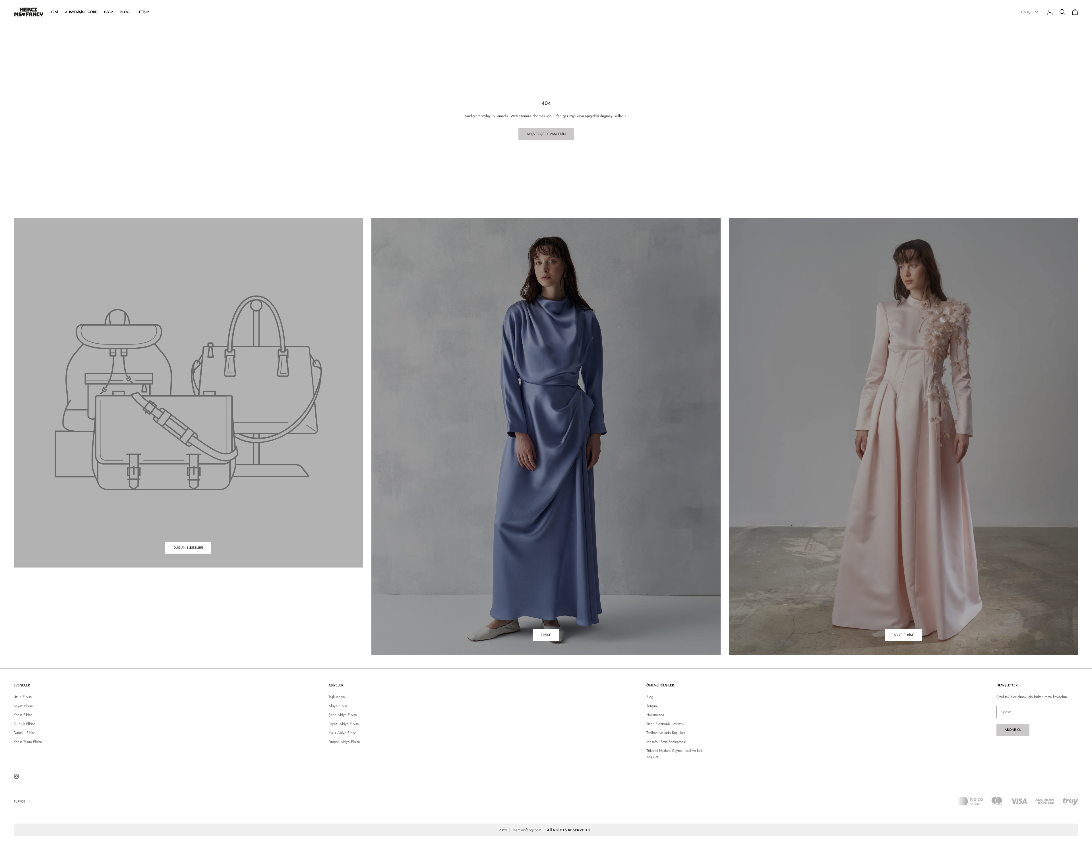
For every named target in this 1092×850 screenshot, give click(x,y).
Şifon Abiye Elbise (342, 714)
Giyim (108, 12)
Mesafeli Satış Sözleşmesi (666, 741)
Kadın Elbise (23, 714)
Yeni (54, 12)
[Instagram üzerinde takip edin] (16, 776)
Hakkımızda (655, 714)
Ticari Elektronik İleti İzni (665, 724)
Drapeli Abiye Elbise (344, 741)
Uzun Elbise (23, 697)
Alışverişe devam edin (546, 134)
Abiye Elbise (904, 635)
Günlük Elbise (24, 724)
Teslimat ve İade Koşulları (665, 732)
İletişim (142, 12)
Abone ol (1013, 729)
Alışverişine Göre (81, 12)
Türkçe (1026, 12)
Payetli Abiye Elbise (343, 724)
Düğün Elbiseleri (188, 547)
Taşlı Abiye (336, 697)
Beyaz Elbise (23, 706)
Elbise (546, 635)
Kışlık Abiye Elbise (342, 732)
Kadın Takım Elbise (28, 741)
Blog (124, 12)
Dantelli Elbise (25, 732)
